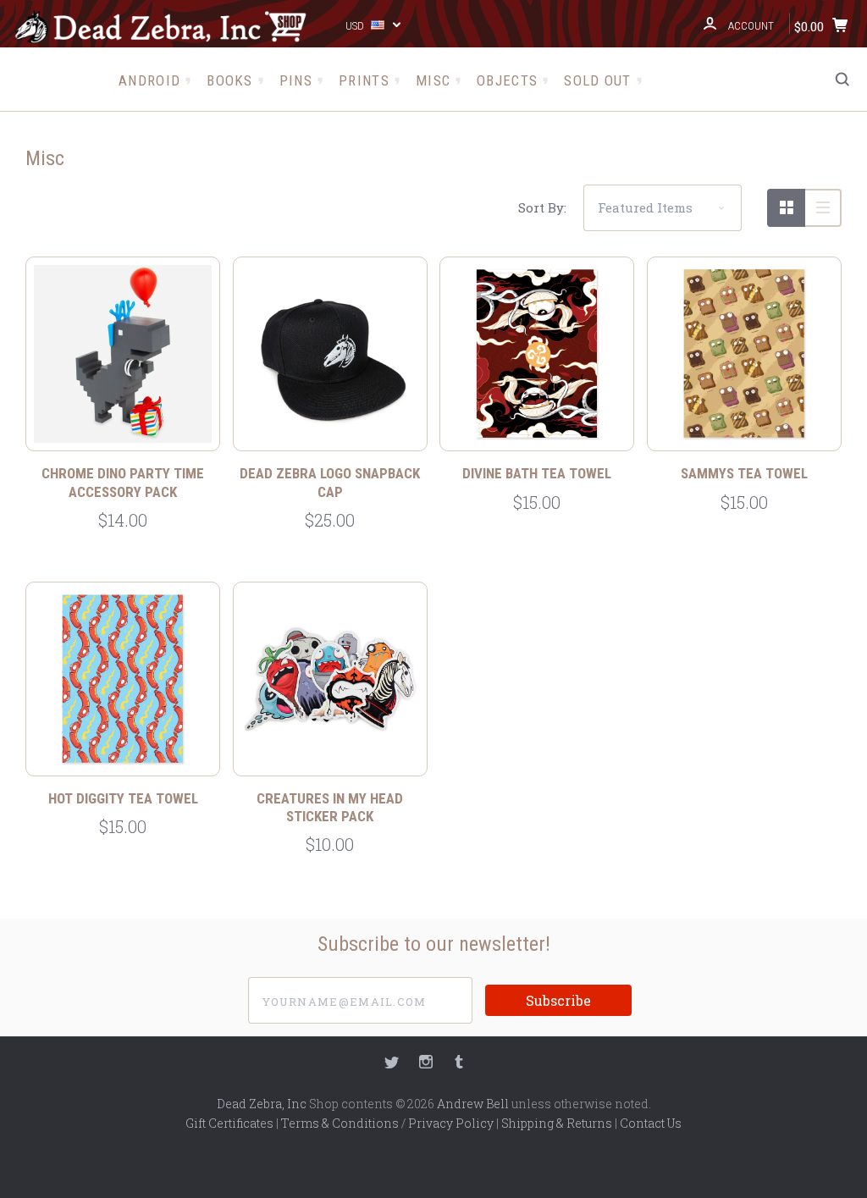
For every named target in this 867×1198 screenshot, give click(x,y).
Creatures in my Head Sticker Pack (330, 807)
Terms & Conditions (340, 1123)
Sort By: (542, 207)
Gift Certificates (229, 1123)
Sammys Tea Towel (744, 473)
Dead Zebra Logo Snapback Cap (330, 482)
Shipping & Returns (556, 1123)
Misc (433, 80)
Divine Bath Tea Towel (536, 473)
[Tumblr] (459, 1064)
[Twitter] (392, 1064)
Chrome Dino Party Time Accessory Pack (122, 482)
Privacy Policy (451, 1123)
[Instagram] (426, 1064)
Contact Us (651, 1123)
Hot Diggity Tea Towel (123, 798)
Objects (507, 80)
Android (149, 80)
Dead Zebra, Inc (261, 1104)
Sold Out (597, 80)
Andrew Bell (473, 1104)
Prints (364, 80)
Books (230, 80)
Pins (295, 80)
